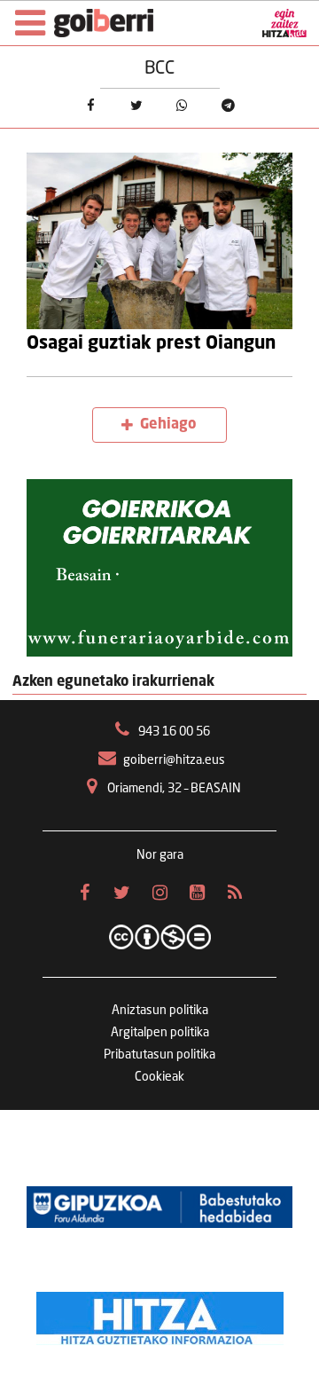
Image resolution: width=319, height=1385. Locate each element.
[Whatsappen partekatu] (182, 106)
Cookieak (159, 1077)
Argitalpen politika (160, 1033)
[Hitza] (160, 1314)
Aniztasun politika (160, 1010)
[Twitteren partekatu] (136, 106)
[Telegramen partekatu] (228, 106)
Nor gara (159, 855)
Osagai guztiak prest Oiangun (151, 344)
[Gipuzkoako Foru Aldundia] (159, 1207)
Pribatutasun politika (159, 1055)
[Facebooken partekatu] (90, 106)
